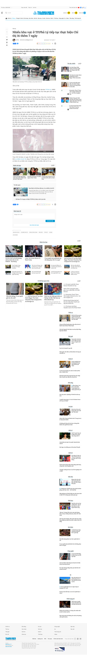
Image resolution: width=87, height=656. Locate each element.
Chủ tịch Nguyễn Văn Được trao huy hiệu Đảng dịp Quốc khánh (70, 330)
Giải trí (51, 18)
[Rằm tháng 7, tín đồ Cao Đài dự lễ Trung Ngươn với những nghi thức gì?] (64, 388)
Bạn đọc (73, 626)
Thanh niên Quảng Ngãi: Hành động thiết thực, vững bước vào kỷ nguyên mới (70, 465)
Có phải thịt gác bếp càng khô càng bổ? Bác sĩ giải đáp (76, 531)
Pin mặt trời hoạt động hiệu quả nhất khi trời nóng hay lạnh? (69, 568)
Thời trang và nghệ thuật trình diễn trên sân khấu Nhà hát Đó (76, 603)
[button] (7, 29)
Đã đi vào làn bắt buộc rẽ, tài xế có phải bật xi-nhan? (70, 592)
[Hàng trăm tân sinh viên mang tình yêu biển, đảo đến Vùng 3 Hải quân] (64, 482)
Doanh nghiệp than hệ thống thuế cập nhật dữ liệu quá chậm (75, 363)
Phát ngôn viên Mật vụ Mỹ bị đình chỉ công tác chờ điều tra (70, 352)
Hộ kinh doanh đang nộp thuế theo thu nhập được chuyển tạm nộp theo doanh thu (69, 376)
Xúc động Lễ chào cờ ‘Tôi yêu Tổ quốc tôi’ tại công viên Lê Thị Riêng (76, 457)
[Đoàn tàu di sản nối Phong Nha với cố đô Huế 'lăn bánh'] (64, 412)
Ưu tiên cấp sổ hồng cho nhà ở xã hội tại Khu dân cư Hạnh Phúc (69, 371)
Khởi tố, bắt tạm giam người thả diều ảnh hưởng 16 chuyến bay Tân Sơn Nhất (76, 317)
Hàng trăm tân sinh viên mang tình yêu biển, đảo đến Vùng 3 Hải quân (76, 481)
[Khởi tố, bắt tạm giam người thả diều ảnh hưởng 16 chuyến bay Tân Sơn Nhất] (64, 318)
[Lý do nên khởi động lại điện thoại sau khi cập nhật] (64, 556)
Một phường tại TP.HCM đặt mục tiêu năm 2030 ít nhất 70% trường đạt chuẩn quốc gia (70, 494)
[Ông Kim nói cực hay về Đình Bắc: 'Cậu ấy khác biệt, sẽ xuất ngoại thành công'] (64, 506)
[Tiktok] (83, 7)
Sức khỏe (31, 18)
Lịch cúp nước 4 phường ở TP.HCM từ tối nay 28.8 (69, 395)
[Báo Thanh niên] (10, 638)
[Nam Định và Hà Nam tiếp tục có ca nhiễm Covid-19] (21, 191)
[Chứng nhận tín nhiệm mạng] (59, 649)
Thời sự (13, 18)
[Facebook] (81, 7)
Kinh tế (22, 18)
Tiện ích (30, 7)
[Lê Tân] (14, 40)
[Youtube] (78, 7)
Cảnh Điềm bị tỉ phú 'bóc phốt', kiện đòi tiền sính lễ (69, 443)
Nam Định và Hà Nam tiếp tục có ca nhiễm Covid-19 (41, 188)
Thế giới (18, 18)
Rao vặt (72, 629)
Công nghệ (61, 18)
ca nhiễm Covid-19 (20, 159)
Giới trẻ (35, 18)
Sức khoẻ (24, 629)
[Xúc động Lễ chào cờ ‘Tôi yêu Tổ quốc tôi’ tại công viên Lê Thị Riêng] (64, 458)
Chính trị (9, 18)
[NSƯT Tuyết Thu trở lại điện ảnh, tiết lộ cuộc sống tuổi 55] (64, 435)
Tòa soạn (50, 638)
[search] (13, 13)
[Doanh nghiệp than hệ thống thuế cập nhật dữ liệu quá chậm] (64, 364)
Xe (65, 18)
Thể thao (56, 18)
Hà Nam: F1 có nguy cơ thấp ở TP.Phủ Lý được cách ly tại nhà (30, 199)
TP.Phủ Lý (48, 89)
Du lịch (43, 18)
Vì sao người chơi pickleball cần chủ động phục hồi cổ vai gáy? (70, 544)
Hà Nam (50, 232)
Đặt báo (34, 638)
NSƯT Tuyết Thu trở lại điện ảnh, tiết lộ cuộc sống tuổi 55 (76, 434)
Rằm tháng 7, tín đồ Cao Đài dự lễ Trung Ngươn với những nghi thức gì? (76, 387)
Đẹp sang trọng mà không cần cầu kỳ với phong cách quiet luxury (70, 616)
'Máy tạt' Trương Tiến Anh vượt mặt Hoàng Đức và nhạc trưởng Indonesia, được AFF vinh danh (70, 514)
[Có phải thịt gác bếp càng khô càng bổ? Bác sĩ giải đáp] (64, 532)
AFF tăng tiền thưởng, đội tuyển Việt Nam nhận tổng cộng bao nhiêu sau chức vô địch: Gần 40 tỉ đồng (70, 520)
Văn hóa (48, 18)
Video (67, 18)
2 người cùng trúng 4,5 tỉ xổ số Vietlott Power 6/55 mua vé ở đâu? (69, 400)
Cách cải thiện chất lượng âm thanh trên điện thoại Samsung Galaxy (69, 563)
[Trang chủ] (6, 18)
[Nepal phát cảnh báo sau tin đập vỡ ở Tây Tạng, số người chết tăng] (64, 341)
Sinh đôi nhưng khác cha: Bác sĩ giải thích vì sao (69, 539)
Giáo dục (40, 18)
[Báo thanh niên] (43, 13)
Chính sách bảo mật (58, 638)
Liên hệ (34, 7)
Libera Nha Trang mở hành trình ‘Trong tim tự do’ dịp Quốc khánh (70, 419)
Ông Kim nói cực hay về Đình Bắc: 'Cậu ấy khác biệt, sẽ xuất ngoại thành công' (76, 505)
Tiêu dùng (71, 18)
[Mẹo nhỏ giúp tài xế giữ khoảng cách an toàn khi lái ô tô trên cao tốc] (64, 580)
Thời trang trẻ (78, 18)
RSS (45, 638)
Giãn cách (41, 232)
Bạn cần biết (24, 7)
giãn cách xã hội (16, 232)
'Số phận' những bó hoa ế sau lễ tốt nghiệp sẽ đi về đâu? (70, 470)
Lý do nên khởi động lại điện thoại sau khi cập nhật (76, 555)
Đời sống (26, 18)
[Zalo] (85, 7)
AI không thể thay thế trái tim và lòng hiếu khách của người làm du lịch (69, 424)
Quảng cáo (40, 638)
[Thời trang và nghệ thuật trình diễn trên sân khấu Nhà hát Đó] (64, 604)
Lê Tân (17, 40)
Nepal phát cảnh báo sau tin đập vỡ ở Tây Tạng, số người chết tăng (76, 341)
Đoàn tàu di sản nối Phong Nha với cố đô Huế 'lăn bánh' (76, 411)
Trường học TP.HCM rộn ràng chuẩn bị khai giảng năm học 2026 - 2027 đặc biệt (70, 489)
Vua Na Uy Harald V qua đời (65, 348)
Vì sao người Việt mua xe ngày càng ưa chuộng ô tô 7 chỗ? (69, 587)
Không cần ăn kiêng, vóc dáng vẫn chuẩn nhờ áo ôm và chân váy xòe (69, 611)
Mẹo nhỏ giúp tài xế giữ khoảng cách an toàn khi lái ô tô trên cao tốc (76, 579)
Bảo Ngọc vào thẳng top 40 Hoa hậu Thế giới (69, 447)
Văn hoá (40, 629)
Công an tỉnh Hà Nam (33, 232)
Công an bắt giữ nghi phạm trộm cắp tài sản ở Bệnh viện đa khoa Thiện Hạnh (70, 325)
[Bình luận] (7, 40)
